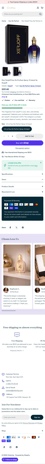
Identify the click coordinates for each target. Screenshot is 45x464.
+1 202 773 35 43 (12, 384)
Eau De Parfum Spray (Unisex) (30, 86)
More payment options (22, 148)
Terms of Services (29, 423)
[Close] (41, 163)
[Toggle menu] (3, 8)
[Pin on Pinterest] (22, 227)
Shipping (13, 92)
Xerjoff (10, 86)
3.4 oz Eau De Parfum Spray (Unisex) (17, 129)
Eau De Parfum (14, 21)
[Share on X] (16, 227)
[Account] (38, 8)
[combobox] (22, 14)
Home (4, 21)
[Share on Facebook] (10, 227)
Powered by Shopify (22, 455)
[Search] (40, 14)
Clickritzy (11, 455)
